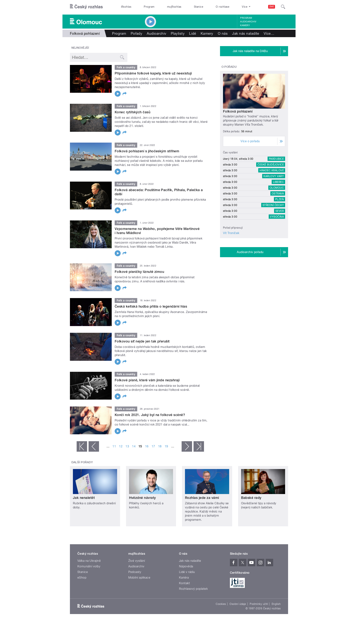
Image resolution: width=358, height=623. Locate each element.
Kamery (245, 25)
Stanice (198, 6)
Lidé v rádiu (187, 572)
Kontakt (184, 583)
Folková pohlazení (237, 111)
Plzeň (279, 199)
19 (166, 446)
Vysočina (277, 216)
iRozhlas (126, 6)
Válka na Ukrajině (89, 561)
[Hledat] (283, 6)
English (276, 603)
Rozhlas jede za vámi (202, 498)
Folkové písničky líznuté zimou (139, 272)
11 (114, 446)
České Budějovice (270, 164)
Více (269, 33)
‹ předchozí (94, 446)
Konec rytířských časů (132, 112)
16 (147, 446)
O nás (223, 33)
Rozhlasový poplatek (193, 589)
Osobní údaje (238, 603)
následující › (187, 446)
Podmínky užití (259, 603)
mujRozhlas (174, 6)
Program (149, 6)
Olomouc (277, 187)
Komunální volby (88, 566)
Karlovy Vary (273, 176)
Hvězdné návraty (142, 498)
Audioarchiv (248, 21)
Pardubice (276, 158)
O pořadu (229, 66)
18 (160, 446)
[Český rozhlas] (86, 6)
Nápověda (186, 566)
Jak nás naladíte (245, 33)
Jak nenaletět (84, 498)
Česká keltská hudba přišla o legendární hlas (151, 306)
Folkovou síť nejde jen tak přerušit (142, 341)
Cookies (221, 603)
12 (121, 446)
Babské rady (251, 498)
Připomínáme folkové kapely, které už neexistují (153, 73)
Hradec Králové (272, 170)
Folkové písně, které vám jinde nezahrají (147, 380)
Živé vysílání (136, 561)
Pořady (136, 33)
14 (134, 446)
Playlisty (178, 33)
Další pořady (82, 462)
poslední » (199, 446)
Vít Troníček (231, 233)
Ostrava (278, 193)
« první (82, 446)
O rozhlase (222, 6)
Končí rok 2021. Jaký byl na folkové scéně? (150, 415)
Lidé (192, 33)
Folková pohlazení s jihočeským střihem (147, 151)
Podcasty (134, 572)
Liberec (278, 181)
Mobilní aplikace (139, 577)
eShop (81, 577)
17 (153, 446)
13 (127, 446)
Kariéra (184, 577)
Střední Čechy (273, 205)
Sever (279, 210)
